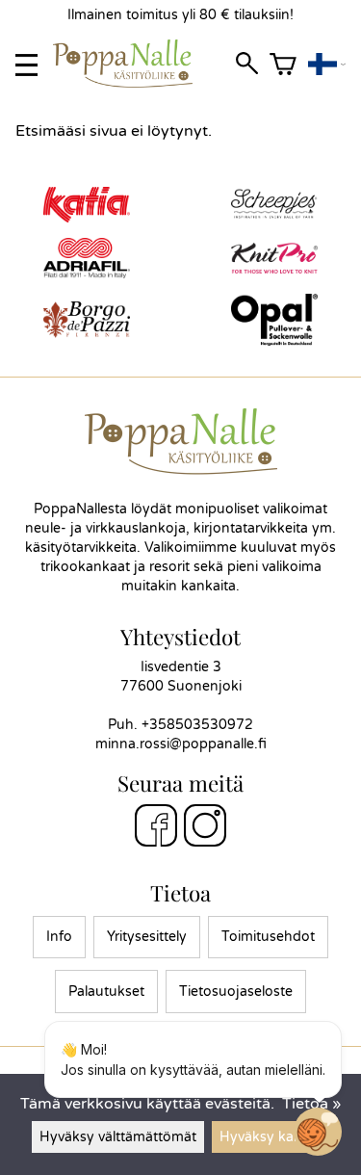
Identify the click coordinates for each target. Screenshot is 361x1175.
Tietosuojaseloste (236, 991)
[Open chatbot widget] (318, 1132)
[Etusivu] (130, 82)
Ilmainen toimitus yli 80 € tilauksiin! (180, 15)
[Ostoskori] (283, 65)
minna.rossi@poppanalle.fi (181, 744)
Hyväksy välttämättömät (117, 1137)
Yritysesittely (147, 936)
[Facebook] (156, 828)
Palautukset (106, 991)
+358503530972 (197, 725)
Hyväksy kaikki (267, 1137)
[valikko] (26, 65)
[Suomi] (327, 65)
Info (59, 936)
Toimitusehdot (268, 936)
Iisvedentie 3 (181, 667)
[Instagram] (205, 828)
